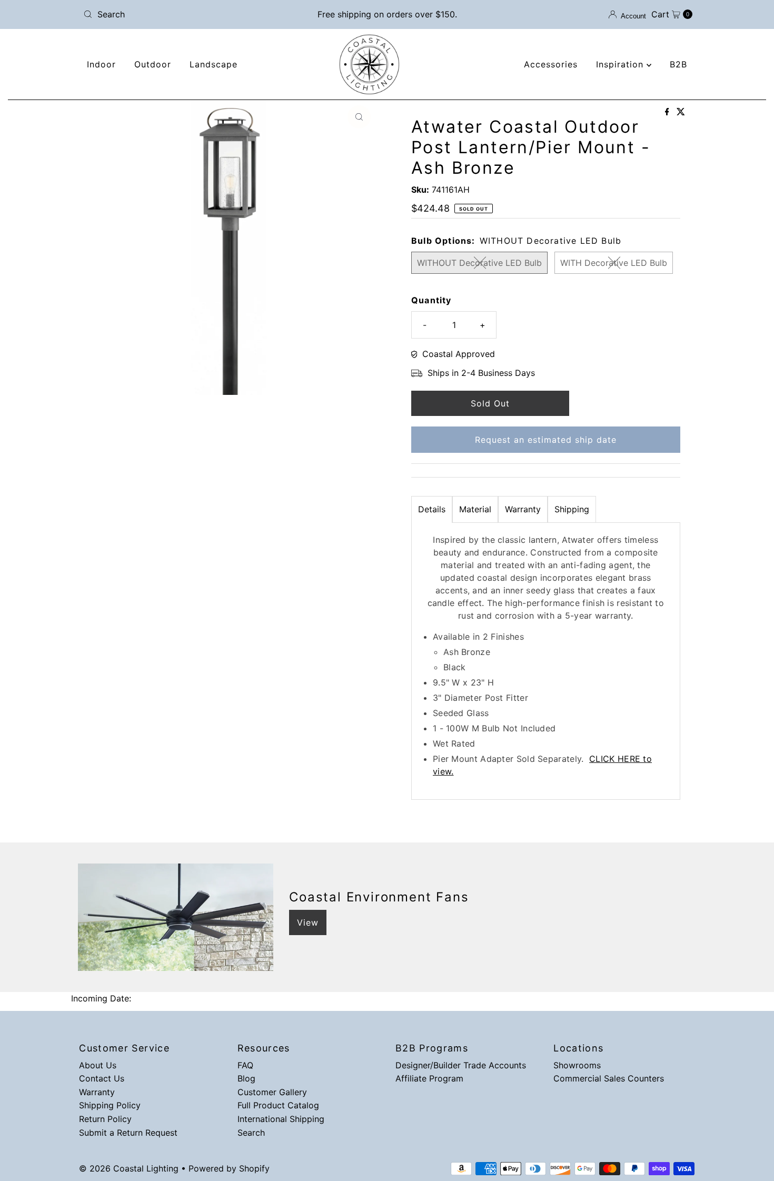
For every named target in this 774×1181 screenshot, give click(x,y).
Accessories (551, 64)
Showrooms (577, 1065)
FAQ (245, 1065)
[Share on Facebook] (668, 112)
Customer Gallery (272, 1092)
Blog (246, 1078)
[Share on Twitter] (681, 112)
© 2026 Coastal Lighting (128, 1168)
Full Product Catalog (278, 1105)
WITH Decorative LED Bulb (613, 262)
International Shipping (280, 1119)
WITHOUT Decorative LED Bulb (479, 262)
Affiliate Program (429, 1078)
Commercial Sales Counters (608, 1078)
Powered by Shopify (229, 1168)
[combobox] (179, 14)
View (308, 922)
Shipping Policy (110, 1105)
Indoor (101, 64)
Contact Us (101, 1078)
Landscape (213, 64)
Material (475, 509)
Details (431, 509)
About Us (97, 1065)
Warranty (523, 509)
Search (251, 1132)
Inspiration (621, 64)
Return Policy (105, 1119)
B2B (678, 64)
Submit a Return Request (128, 1132)
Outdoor (152, 64)
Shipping (571, 509)
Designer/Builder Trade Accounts (460, 1065)
